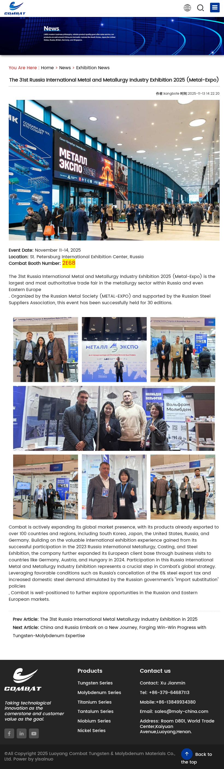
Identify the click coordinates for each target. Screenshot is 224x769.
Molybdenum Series (99, 692)
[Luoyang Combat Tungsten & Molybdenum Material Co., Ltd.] (14, 8)
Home (47, 67)
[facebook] (9, 733)
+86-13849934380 (176, 702)
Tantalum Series (96, 711)
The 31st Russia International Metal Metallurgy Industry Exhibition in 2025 (119, 619)
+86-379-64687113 (169, 692)
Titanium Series (95, 702)
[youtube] (34, 733)
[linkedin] (21, 733)
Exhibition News (93, 67)
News (65, 67)
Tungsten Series (95, 683)
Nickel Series (92, 730)
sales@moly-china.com (181, 711)
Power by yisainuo (33, 759)
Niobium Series (94, 721)
